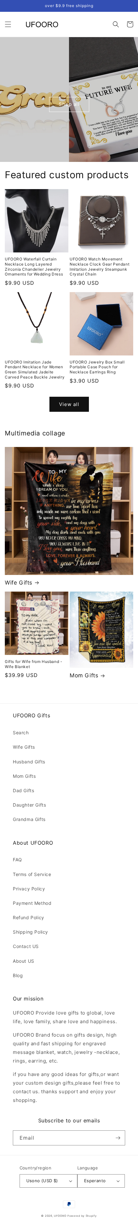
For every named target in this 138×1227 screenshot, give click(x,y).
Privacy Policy (29, 888)
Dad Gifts (23, 790)
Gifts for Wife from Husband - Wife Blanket (33, 664)
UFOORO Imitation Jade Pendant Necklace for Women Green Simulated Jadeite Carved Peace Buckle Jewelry (35, 369)
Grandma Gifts (29, 819)
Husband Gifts (29, 761)
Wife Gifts (18, 582)
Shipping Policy (30, 932)
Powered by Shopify (82, 1215)
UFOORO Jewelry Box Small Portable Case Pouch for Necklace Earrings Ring (97, 367)
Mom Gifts (84, 675)
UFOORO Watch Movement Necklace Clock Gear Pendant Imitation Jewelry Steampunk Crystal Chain (99, 266)
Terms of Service (32, 874)
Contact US (26, 946)
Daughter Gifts (29, 805)
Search (21, 732)
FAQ (17, 859)
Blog (18, 975)
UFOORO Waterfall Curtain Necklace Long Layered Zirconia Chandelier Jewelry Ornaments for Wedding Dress (34, 266)
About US (23, 961)
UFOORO (60, 1215)
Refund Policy (28, 917)
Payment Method (32, 903)
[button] (8, 24)
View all (69, 404)
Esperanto (95, 1180)
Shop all (69, 104)
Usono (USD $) (42, 1180)
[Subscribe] (118, 1137)
